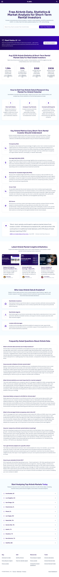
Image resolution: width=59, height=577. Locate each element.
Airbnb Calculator (49, 557)
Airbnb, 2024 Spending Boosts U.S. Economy (51, 76)
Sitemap (19, 571)
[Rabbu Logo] (29, 1)
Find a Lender (5, 563)
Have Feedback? (52, 571)
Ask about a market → (50, 43)
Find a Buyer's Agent (7, 560)
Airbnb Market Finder (50, 563)
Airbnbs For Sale (6, 557)
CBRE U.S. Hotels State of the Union (19, 234)
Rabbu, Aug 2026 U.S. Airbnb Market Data (8, 76)
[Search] (57, 1)
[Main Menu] (2, 1)
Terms (14, 571)
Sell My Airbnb (20, 557)
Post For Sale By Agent (22, 560)
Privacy (24, 571)
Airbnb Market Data (49, 560)
